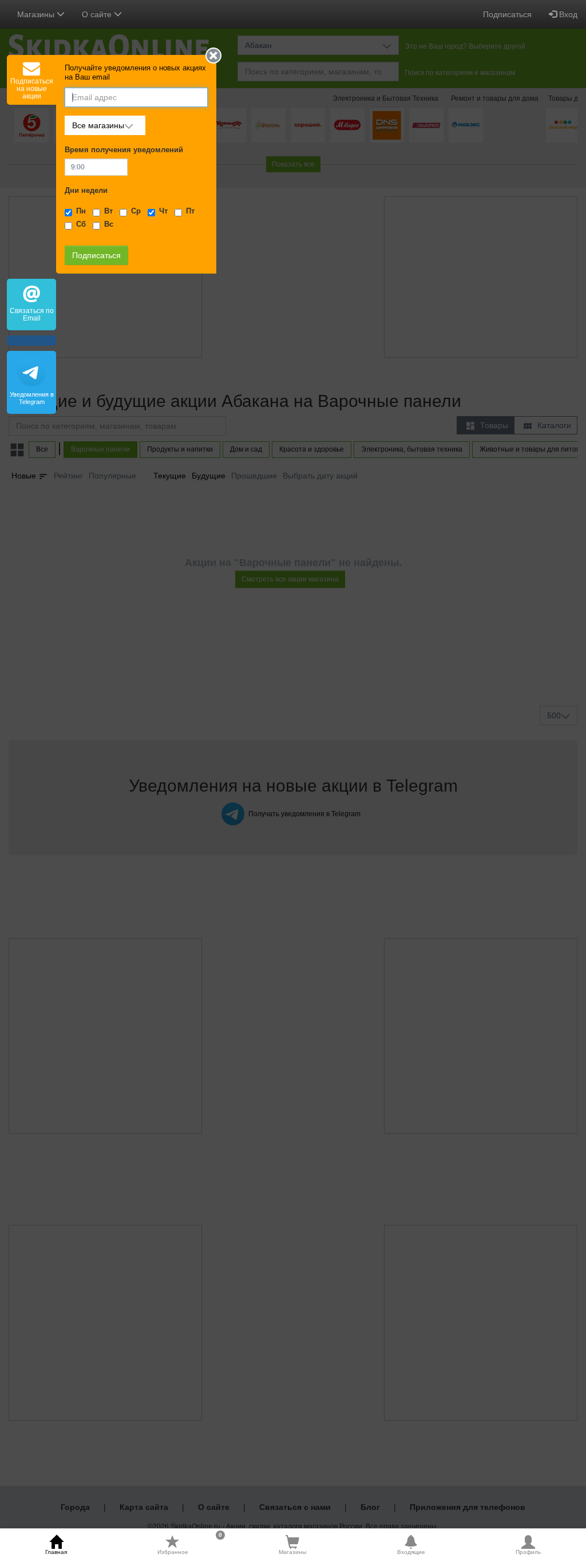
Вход (567, 14)
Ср (136, 211)
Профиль (528, 1552)
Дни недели (86, 191)
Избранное (189, 1545)
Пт (190, 211)
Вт (108, 211)
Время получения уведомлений (124, 150)
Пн (81, 211)
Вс (108, 224)
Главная (56, 1552)
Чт (163, 211)
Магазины (292, 1552)
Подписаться (507, 14)
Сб (81, 224)
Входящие (411, 1552)
